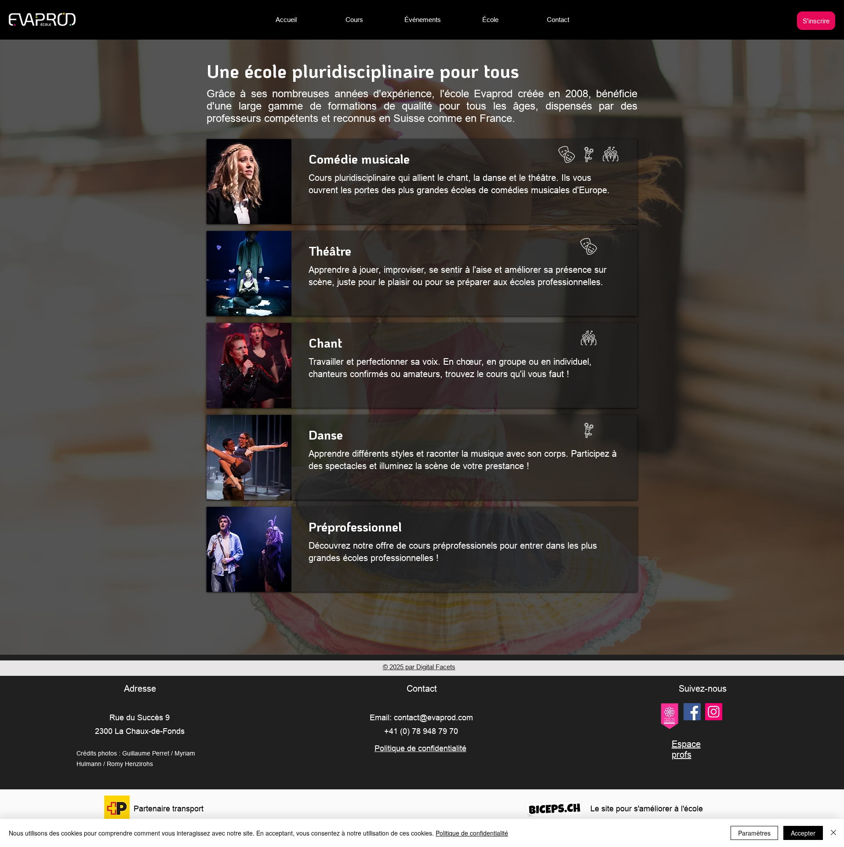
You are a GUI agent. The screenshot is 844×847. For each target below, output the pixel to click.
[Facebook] (692, 711)
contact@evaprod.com (433, 717)
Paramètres (754, 833)
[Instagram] (713, 711)
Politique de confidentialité (472, 833)
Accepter (803, 833)
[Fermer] (833, 833)
